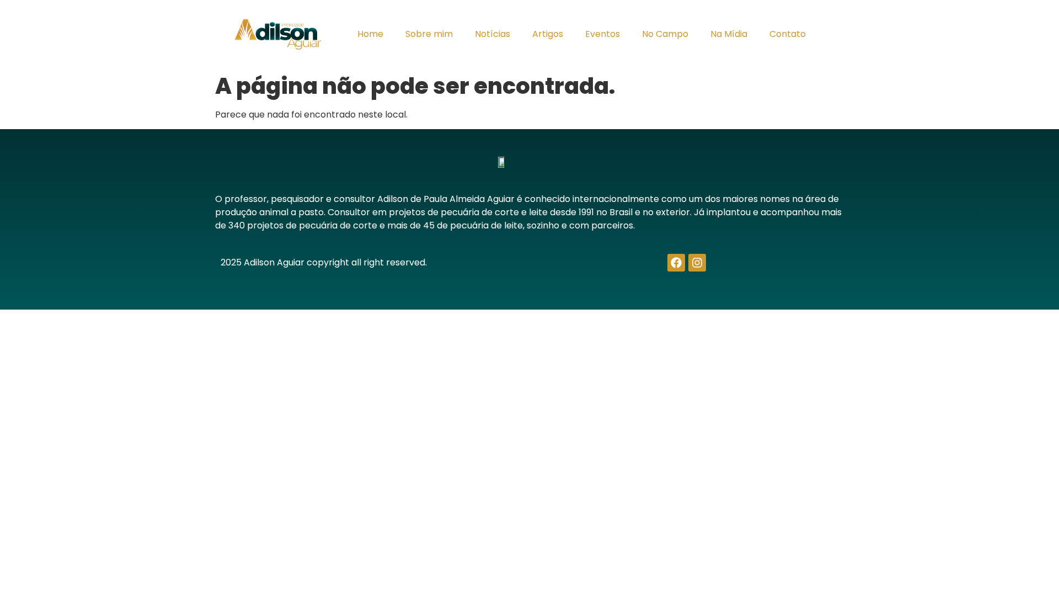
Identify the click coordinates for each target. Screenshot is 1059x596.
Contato (787, 34)
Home (370, 34)
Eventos (602, 34)
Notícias (492, 34)
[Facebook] (676, 263)
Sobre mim (429, 34)
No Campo (665, 34)
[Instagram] (697, 263)
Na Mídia (728, 34)
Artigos (547, 34)
